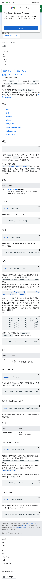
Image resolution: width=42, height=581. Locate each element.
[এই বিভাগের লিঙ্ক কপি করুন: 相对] (9, 261)
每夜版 (4, 75)
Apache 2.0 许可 (26, 525)
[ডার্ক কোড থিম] (39, 147)
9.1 (12, 75)
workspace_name (12, 131)
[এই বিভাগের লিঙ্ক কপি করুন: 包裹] (9, 230)
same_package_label (13, 127)
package (9, 116)
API (14, 42)
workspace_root (11, 135)
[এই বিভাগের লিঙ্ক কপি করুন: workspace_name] (22, 442)
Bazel (3, 42)
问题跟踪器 (5, 557)
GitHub (4, 545)
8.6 (22, 75)
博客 (3, 542)
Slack (3, 560)
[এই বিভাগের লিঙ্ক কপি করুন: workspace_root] (20, 492)
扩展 (9, 42)
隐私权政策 (10, 571)
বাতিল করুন (21, 23)
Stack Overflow (6, 563)
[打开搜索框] (29, 2)
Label (6, 149)
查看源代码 (21, 71)
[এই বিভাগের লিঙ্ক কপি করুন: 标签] (9, 141)
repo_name (10, 124)
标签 (7, 109)
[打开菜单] (3, 2)
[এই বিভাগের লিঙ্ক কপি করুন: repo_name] (15, 369)
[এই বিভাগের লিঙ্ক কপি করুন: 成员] (9, 104)
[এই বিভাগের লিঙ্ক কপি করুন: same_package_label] (25, 401)
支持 (3, 553)
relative (8, 120)
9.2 (9, 75)
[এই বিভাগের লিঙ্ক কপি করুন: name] (9, 201)
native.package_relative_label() (15, 166)
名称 (7, 113)
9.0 (15, 75)
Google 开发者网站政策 (20, 527)
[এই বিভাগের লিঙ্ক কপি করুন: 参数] (8, 180)
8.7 (18, 75)
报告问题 (7, 71)
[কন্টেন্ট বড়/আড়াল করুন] (16, 52)
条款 (3, 571)
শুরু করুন (21, 28)
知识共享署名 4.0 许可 (33, 523)
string (10, 189)
